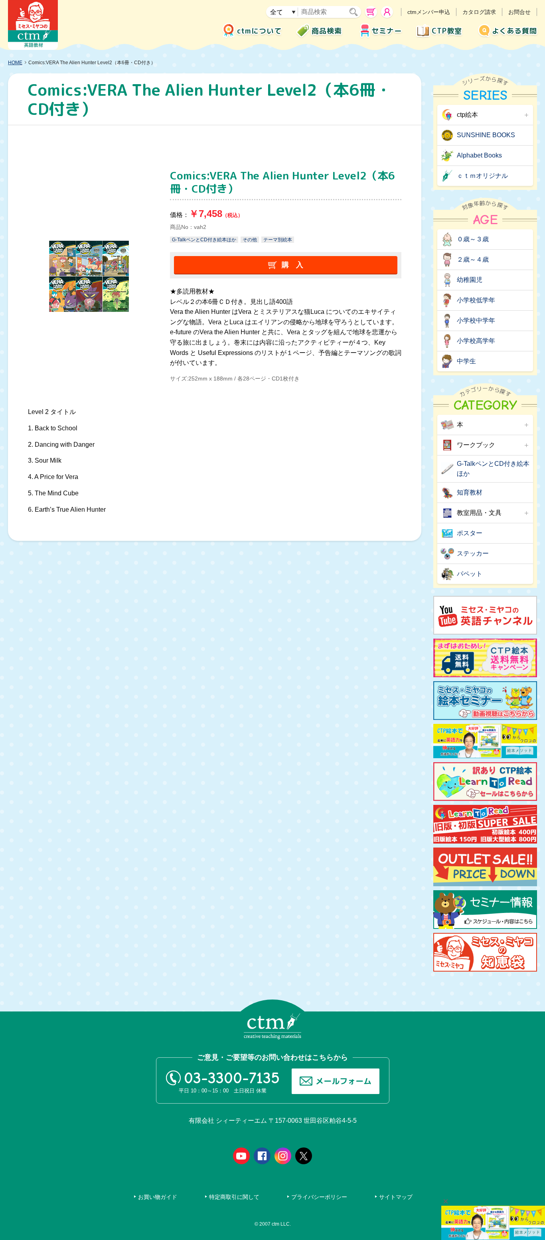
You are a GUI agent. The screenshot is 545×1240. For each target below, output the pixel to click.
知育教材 (469, 492)
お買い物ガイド (157, 1197)
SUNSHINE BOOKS (486, 135)
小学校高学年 (476, 340)
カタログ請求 (479, 12)
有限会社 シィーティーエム (33, 25)
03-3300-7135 (232, 1078)
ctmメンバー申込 (428, 12)
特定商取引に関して (234, 1197)
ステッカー (473, 553)
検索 (355, 12)
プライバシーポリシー (319, 1197)
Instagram (282, 1155)
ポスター (469, 533)
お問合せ (519, 12)
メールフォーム (343, 1080)
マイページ (387, 12)
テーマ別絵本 (277, 239)
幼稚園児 (469, 279)
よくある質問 (514, 31)
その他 (250, 239)
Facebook (262, 1155)
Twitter (303, 1155)
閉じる (445, 1201)
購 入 (292, 265)
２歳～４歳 (473, 259)
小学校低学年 (476, 300)
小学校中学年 (476, 320)
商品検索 (327, 31)
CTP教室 (447, 31)
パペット (469, 573)
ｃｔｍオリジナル (482, 175)
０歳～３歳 (473, 239)
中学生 (466, 361)
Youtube (241, 1155)
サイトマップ (396, 1197)
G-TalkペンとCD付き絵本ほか (204, 239)
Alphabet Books (479, 155)
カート (371, 12)
